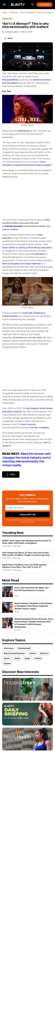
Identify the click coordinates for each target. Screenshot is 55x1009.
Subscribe (44, 4)
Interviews (8, 648)
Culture (32, 653)
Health (17, 658)
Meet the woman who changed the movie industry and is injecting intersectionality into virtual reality (26, 459)
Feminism (14, 12)
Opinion (7, 663)
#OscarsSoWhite (10, 79)
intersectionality (14, 226)
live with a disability (39, 427)
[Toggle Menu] (4, 4)
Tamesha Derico (12, 32)
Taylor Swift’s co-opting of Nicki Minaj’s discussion (27, 247)
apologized (23, 130)
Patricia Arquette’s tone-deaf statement (21, 263)
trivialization (38, 254)
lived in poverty (28, 424)
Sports (7, 658)
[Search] (33, 4)
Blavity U (44, 653)
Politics (38, 658)
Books (27, 658)
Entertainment (24, 648)
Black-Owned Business (14, 653)
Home (4, 12)
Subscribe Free (27, 514)
